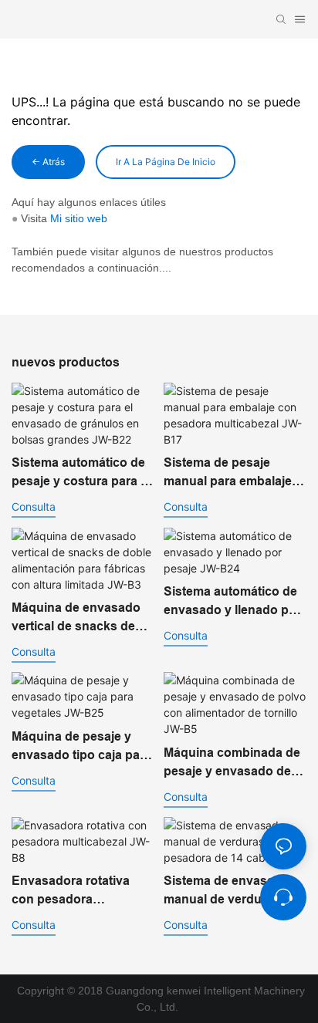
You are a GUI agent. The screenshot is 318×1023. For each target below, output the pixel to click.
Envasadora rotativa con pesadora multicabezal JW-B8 (71, 891)
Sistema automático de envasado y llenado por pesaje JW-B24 (232, 602)
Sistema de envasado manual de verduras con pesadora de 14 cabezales (235, 891)
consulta (34, 506)
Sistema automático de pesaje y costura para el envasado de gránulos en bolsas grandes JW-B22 (81, 473)
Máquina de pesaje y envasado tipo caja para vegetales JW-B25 (81, 747)
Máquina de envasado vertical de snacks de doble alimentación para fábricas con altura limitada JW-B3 (82, 618)
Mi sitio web (78, 218)
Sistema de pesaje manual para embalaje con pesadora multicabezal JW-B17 (228, 473)
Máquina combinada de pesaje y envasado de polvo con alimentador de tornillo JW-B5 (232, 763)
